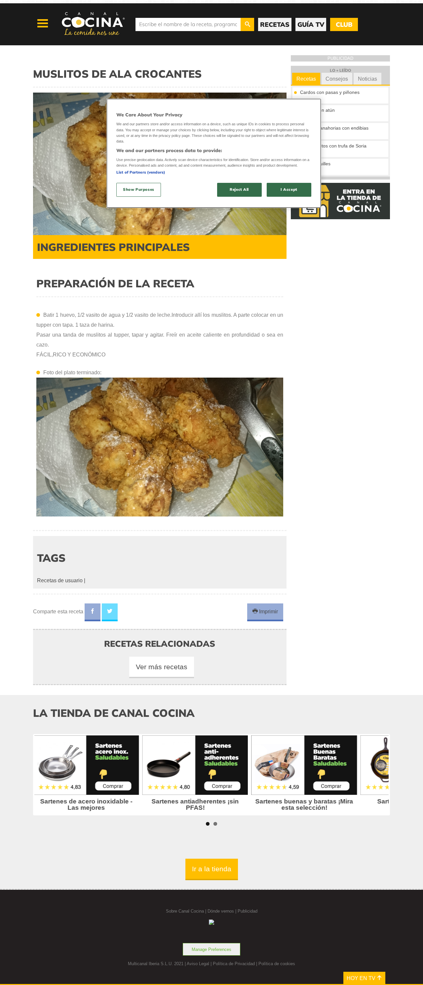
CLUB (344, 24)
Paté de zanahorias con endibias (334, 128)
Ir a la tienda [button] (211, 869)
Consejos (337, 79)
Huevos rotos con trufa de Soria (333, 145)
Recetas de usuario (60, 580)
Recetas (306, 79)
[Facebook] (92, 612)
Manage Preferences (211, 949)
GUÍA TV (310, 24)
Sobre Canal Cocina (185, 911)
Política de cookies (276, 963)
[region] (213, 153)
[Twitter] (110, 612)
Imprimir (268, 611)
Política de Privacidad (234, 963)
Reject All (239, 189)
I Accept (289, 189)
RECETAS (274, 24)
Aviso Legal (198, 963)
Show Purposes (138, 189)
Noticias (367, 79)
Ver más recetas (161, 667)
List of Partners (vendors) (140, 172)
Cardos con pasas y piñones (330, 92)
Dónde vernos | (223, 911)
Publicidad (247, 911)
